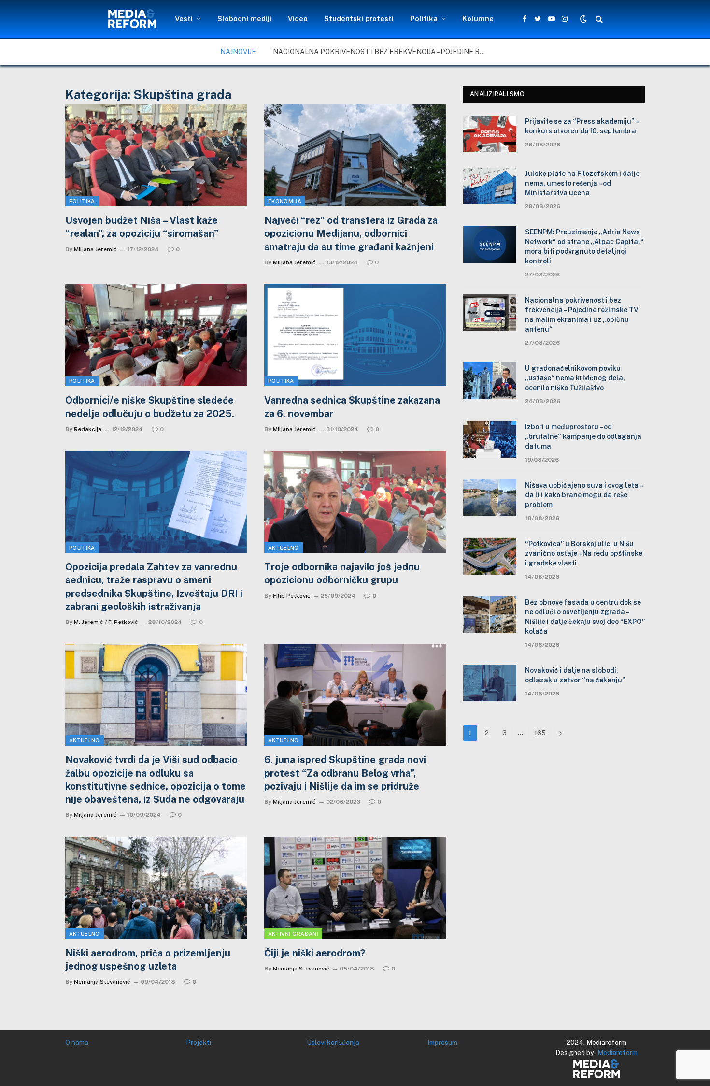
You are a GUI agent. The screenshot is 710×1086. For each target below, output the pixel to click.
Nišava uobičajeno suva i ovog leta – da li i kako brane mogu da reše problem (583, 494)
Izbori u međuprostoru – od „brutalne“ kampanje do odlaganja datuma (583, 436)
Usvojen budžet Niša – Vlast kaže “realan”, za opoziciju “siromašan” (141, 227)
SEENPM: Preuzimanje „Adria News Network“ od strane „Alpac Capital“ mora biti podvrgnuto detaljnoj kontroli (584, 246)
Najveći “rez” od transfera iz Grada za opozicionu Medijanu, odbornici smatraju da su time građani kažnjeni (351, 233)
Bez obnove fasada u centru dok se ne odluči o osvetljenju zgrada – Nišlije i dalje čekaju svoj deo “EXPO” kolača (585, 616)
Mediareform (617, 1053)
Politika (424, 18)
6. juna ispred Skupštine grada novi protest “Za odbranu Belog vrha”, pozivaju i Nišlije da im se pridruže (345, 773)
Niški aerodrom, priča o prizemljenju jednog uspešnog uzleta (147, 959)
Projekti (198, 1042)
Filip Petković (292, 596)
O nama (76, 1042)
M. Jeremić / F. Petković (106, 622)
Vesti (184, 18)
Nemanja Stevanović (102, 981)
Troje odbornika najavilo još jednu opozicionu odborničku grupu (342, 573)
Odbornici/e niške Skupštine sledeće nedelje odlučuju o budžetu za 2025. (149, 406)
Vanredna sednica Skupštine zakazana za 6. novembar (352, 406)
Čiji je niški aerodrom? (314, 953)
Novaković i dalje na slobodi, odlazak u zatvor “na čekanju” (575, 675)
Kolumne (478, 18)
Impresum (442, 1042)
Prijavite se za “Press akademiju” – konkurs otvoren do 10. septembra (581, 126)
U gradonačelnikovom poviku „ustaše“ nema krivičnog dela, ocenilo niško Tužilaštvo (575, 377)
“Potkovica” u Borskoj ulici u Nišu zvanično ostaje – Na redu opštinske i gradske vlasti (583, 553)
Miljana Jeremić (95, 249)
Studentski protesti (359, 18)
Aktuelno (283, 547)
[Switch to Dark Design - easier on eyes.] (583, 19)
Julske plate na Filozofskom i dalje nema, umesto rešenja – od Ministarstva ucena (582, 183)
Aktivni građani (293, 934)
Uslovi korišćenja (333, 1042)
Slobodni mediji (244, 18)
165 (540, 733)
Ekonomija (284, 201)
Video (298, 18)
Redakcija (87, 429)
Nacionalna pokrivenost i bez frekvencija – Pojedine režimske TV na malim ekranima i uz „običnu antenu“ (381, 52)
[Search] (598, 19)
